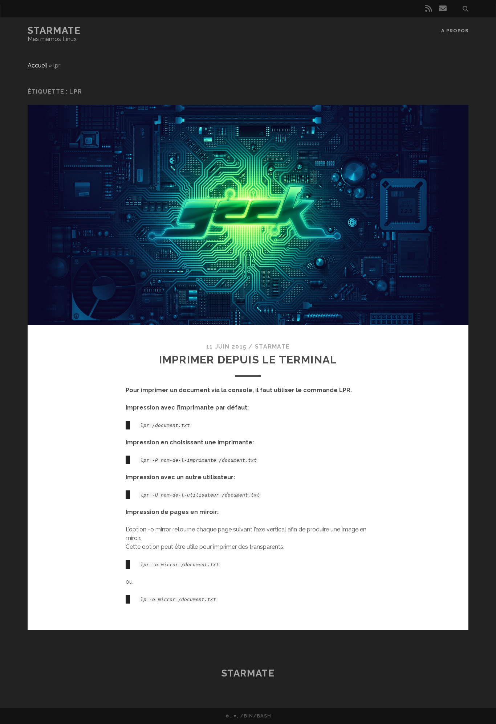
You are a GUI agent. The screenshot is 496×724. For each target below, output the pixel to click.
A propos (454, 30)
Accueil (37, 65)
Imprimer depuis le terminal (248, 359)
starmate (272, 346)
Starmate (54, 30)
